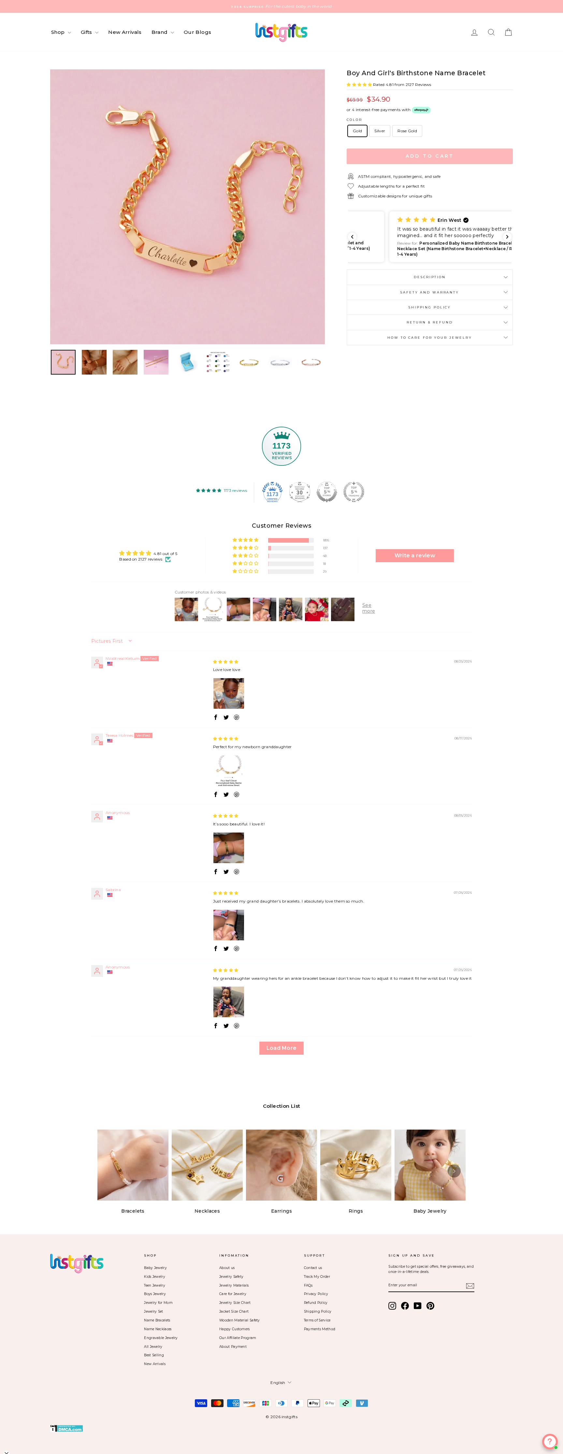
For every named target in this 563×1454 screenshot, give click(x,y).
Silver (379, 130)
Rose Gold (407, 130)
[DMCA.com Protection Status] (281, 1428)
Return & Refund (430, 322)
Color (354, 119)
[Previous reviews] (352, 237)
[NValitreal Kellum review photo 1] (228, 693)
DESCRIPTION (430, 277)
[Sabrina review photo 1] (228, 925)
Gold (357, 130)
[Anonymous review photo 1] (228, 847)
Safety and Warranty (429, 292)
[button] (360, 84)
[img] (225, 661)
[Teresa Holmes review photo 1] (228, 770)
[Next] (454, 1170)
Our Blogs (197, 32)
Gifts (87, 32)
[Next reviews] (507, 237)
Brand (160, 32)
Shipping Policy (430, 307)
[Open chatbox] (550, 1441)
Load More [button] (282, 1048)
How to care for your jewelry (429, 337)
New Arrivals (125, 32)
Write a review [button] (415, 555)
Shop (58, 32)
